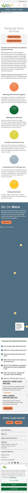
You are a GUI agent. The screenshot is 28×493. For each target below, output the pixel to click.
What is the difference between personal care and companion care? (15, 367)
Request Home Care (14, 37)
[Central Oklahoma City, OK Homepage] (8, 5)
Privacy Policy (13, 477)
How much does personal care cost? (14, 355)
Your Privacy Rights (14, 480)
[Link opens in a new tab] (9, 463)
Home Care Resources (9, 438)
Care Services (6, 430)
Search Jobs (8, 408)
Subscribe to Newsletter (8, 460)
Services (8, 9)
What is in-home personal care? (15, 350)
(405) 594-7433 (5, 455)
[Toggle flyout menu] (24, 5)
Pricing (20, 9)
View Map (4, 448)
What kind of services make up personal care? (15, 360)
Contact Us (6, 222)
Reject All (14, 484)
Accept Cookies (14, 489)
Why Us (4, 434)
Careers (14, 9)
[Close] (26, 465)
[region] (14, 478)
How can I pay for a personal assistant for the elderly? (14, 373)
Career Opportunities (14, 41)
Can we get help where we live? (15, 346)
